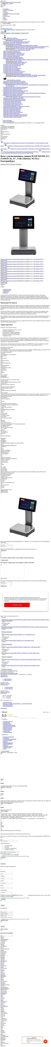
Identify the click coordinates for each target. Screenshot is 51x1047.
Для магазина (17, 46)
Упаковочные (41, 47)
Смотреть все (43, 93)
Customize (3, 787)
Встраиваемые (26, 45)
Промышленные (27, 74)
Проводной (17, 62)
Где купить (5, 12)
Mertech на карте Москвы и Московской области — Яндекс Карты (25, 717)
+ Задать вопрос (4, 560)
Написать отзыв (4, 490)
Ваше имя (3, 840)
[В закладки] (4, 126)
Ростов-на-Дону (4, 1006)
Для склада (34, 59)
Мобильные (14, 74)
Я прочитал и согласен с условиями (15, 856)
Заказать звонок (31, 29)
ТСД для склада (22, 84)
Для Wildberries (22, 75)
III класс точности (26, 50)
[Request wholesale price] (7, 632)
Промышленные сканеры (11, 60)
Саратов (2, 1011)
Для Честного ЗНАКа (20, 59)
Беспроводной (23, 62)
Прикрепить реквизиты (6, 895)
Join (5, 803)
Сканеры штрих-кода (8, 721)
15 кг (19, 48)
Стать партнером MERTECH (9, 739)
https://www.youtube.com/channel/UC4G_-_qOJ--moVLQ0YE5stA (17, 703)
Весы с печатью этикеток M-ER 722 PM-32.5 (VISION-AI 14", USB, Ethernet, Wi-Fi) (20, 653)
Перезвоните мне (4, 682)
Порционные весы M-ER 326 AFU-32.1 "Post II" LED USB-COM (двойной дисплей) (21, 665)
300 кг (29, 48)
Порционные (13, 47)
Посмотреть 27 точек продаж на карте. (9, 673)
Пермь (2, 1000)
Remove (6, 811)
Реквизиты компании (8, 742)
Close (2, 779)
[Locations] (2, 5)
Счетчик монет (6, 731)
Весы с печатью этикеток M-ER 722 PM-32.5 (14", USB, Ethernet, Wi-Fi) (18, 640)
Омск (2, 995)
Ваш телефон (4, 852)
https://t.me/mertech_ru (8, 706)
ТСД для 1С (16, 84)
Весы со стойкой (33, 45)
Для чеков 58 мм (16, 96)
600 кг (33, 48)
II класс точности (17, 50)
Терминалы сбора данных (9, 725)
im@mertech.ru (4, 675)
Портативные (36, 93)
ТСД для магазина (10, 85)
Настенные (20, 40)
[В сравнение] (11, 126)
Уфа (1, 1033)
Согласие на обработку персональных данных (13, 856)
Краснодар (3, 975)
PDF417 (19, 63)
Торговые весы (6, 722)
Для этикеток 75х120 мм (31, 76)
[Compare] (4, 658)
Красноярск (3, 976)
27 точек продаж (4, 28)
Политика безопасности (8, 736)
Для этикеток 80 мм (21, 76)
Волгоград (3, 955)
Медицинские (19, 47)
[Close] (1, 869)
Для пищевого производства (31, 46)
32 (1, 364)
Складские (22, 46)
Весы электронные (7, 120)
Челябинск (3, 1038)
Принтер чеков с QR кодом (34, 96)
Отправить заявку (17, 605)
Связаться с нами (7, 747)
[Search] (14, 25)
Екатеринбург (4, 960)
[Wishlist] (3, 658)
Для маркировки (41, 75)
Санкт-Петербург (4, 939)
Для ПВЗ (20, 60)
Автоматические (29, 93)
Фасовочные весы (7, 723)
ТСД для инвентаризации (42, 84)
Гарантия (5, 14)
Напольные (20, 45)
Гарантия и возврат (7, 740)
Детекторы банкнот (7, 732)
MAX (2, 929)
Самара (2, 1008)
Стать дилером (6, 16)
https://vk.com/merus (7, 702)
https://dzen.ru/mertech (8, 704)
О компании (6, 9)
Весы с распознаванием (8, 121)
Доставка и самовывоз (8, 10)
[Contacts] (4, 5)
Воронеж (3, 957)
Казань (2, 966)
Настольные (14, 40)
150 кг (26, 48)
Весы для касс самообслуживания (30, 47)
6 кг (16, 48)
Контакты (5, 19)
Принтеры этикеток (7, 727)
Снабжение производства (10, 848)
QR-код (23, 63)
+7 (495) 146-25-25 (19, 29)
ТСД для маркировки (31, 84)
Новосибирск (4, 993)
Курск (2, 978)
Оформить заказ (4, 920)
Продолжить (3, 550)
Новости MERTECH (7, 744)
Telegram (6, 929)
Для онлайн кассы (42, 46)
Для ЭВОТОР (34, 75)
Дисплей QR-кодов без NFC (9, 726)
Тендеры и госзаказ (9, 849)
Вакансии (5, 741)
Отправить (3, 857)
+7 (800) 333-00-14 (10, 29)
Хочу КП (25, 29)
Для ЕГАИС (45, 59)
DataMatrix (15, 63)
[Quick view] (2, 658)
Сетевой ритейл (8, 845)
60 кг (24, 48)
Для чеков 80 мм (24, 96)
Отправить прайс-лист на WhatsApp (10, 854)
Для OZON (16, 75)
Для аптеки (39, 59)
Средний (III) (4, 376)
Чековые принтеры (7, 728)
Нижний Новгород (5, 988)
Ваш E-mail (3, 853)
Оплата (5, 11)
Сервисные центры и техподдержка (11, 13)
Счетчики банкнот (7, 729)
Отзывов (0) (6, 291)
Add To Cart (9, 787)
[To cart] (2, 643)
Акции (4, 18)
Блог (4, 17)
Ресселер (7, 847)
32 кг (21, 48)
